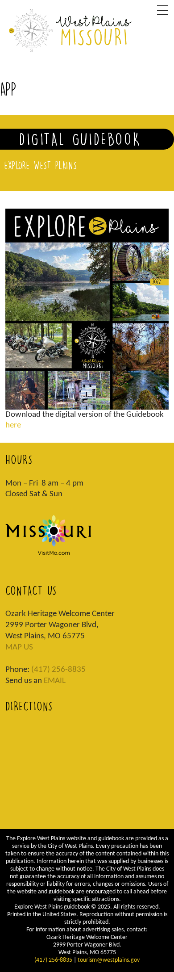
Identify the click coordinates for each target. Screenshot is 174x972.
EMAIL (55, 681)
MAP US (19, 647)
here (13, 425)
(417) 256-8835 (58, 670)
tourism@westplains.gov (109, 960)
